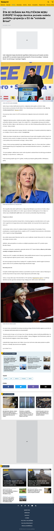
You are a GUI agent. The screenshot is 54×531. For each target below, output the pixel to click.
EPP (11, 378)
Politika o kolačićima (27, 520)
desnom (17, 110)
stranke (24, 378)
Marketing (27, 510)
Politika (4, 9)
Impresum (27, 512)
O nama (27, 518)
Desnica (17, 378)
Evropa (5, 378)
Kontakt (27, 515)
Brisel (30, 378)
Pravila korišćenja (27, 525)
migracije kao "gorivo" (38, 277)
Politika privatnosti (27, 523)
